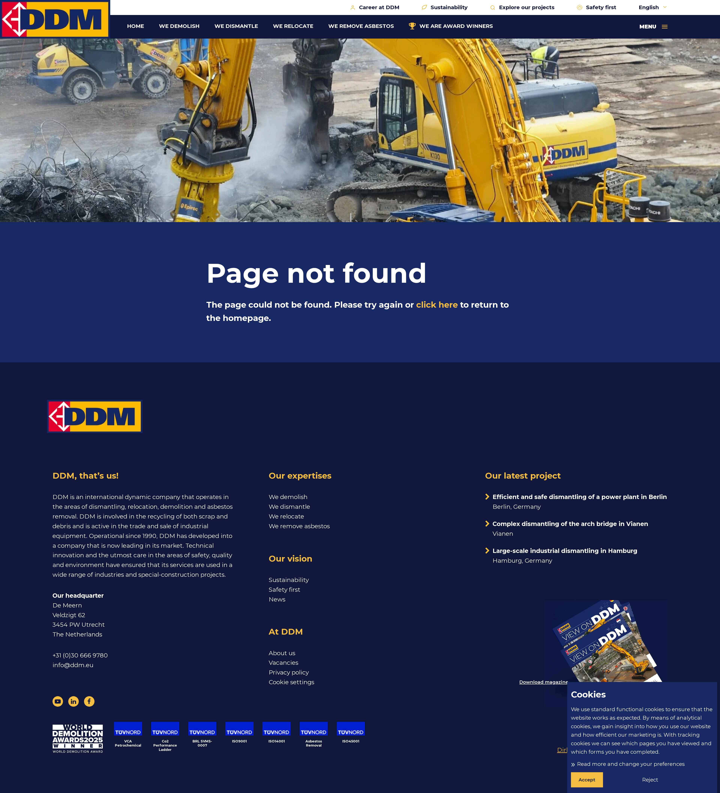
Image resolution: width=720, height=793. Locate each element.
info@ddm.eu (72, 665)
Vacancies (283, 662)
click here (437, 305)
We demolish (288, 497)
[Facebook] (89, 701)
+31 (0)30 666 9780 (80, 655)
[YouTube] (57, 701)
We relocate (286, 516)
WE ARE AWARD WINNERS (456, 26)
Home (135, 26)
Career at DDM (379, 7)
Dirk (563, 749)
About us (282, 653)
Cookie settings (291, 682)
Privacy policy (289, 672)
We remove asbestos (299, 526)
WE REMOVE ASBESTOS (361, 26)
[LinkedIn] (73, 701)
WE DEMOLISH (179, 26)
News (277, 599)
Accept (587, 780)
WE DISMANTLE (236, 26)
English (649, 7)
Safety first (601, 7)
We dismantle (289, 506)
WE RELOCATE (293, 26)
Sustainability (449, 7)
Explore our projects (526, 7)
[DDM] (55, 19)
